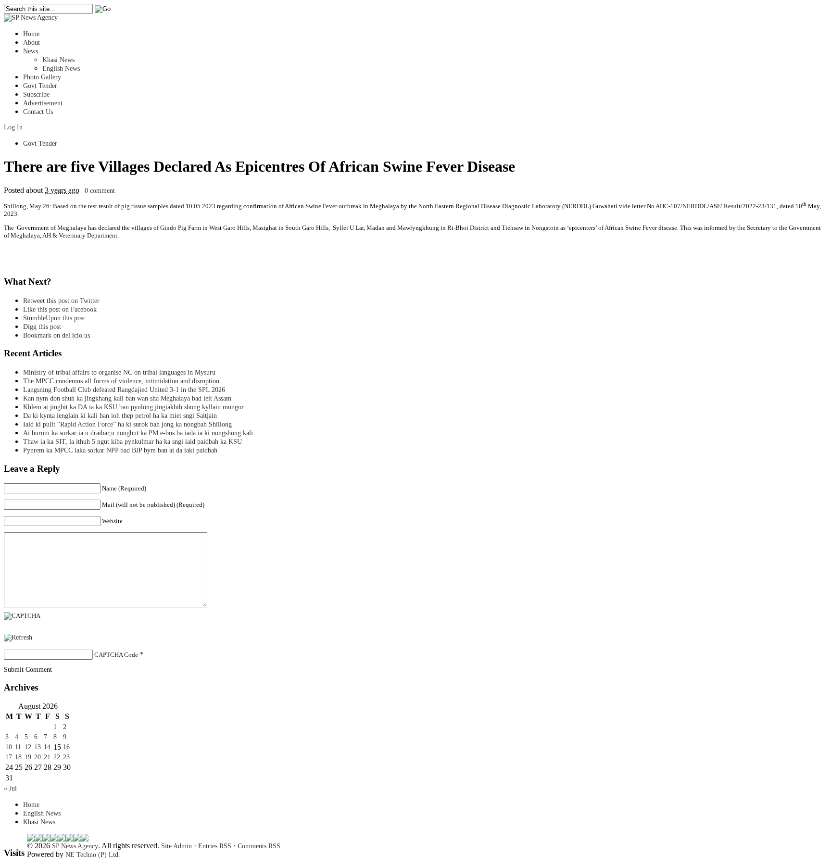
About (31, 42)
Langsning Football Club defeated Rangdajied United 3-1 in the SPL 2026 (126, 389)
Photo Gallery (42, 77)
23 (66, 757)
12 (28, 747)
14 (47, 747)
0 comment (100, 190)
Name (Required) (124, 488)
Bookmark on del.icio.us (56, 335)
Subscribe (36, 94)
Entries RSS (214, 846)
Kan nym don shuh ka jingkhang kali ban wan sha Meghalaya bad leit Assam (127, 398)
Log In (13, 127)
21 (47, 757)
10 (8, 747)
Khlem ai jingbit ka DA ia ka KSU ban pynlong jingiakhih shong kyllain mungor (133, 407)
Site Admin (176, 846)
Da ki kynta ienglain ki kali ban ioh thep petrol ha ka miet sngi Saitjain (120, 415)
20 (37, 757)
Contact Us (38, 111)
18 (18, 757)
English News (61, 68)
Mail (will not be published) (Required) (153, 504)
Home (31, 34)
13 (37, 747)
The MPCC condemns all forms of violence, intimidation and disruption (121, 381)
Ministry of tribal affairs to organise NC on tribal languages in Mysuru (119, 372)
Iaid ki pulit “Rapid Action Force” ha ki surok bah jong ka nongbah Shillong (129, 424)
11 (18, 747)
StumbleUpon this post (54, 318)
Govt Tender (40, 85)
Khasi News (58, 59)
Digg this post (42, 326)
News (30, 51)
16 (66, 747)
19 (28, 757)
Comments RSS (259, 846)
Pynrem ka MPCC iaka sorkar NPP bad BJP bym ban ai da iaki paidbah (120, 450)
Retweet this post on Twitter (61, 300)
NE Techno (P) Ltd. (92, 854)
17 (8, 757)
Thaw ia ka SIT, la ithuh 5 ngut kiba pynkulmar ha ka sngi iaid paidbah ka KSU (132, 441)
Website (112, 521)
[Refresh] (18, 637)
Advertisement (43, 103)
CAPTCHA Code (116, 654)
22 (56, 757)
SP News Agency (75, 846)
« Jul (10, 788)
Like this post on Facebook (60, 309)
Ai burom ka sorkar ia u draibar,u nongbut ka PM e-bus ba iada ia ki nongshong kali (138, 433)
